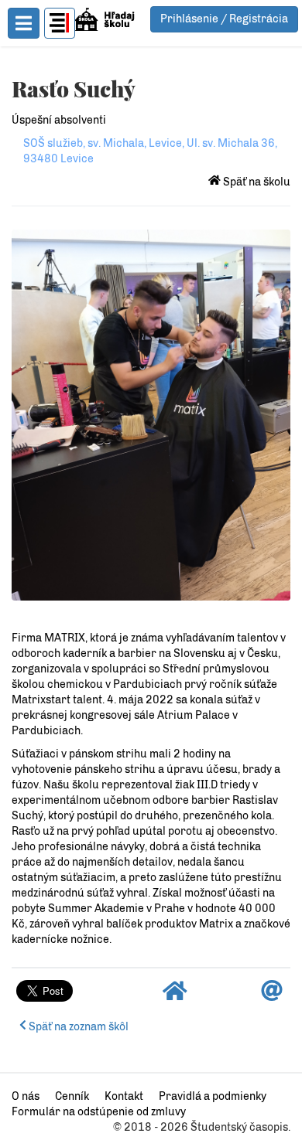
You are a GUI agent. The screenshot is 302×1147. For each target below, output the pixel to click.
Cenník (72, 1096)
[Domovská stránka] (175, 995)
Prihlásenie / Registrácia (224, 19)
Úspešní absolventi (59, 120)
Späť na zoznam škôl (77, 1026)
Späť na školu (255, 182)
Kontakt (124, 1096)
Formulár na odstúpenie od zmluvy (99, 1111)
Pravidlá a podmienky (212, 1096)
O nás (25, 1096)
